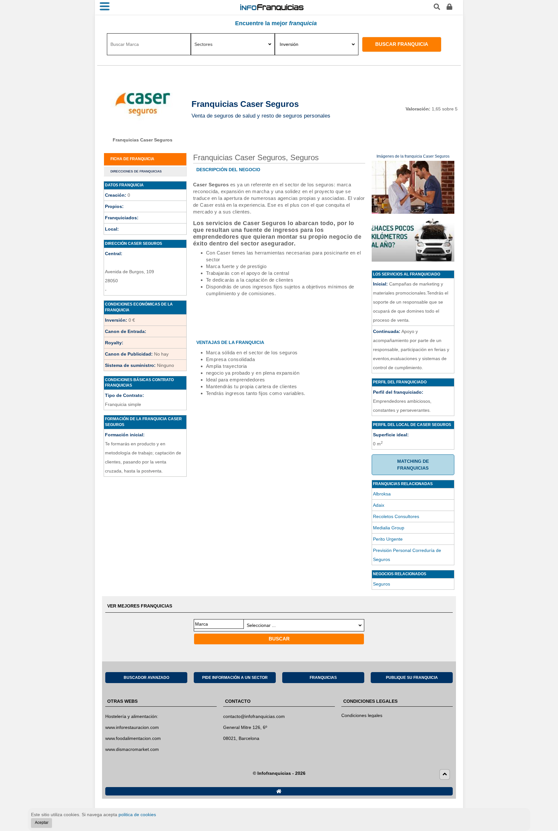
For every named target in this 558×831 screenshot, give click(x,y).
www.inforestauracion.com (132, 727)
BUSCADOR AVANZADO (146, 677)
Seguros (381, 584)
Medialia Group (388, 527)
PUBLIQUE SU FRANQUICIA (412, 677)
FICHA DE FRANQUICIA (132, 159)
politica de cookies (137, 814)
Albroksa (382, 493)
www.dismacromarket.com (132, 749)
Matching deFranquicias (413, 465)
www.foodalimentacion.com (133, 738)
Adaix (378, 505)
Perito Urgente (388, 539)
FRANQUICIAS (323, 677)
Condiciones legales (361, 715)
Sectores (203, 44)
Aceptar (41, 822)
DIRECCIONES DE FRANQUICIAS (136, 171)
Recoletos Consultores (396, 516)
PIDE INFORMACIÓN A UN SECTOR (235, 677)
